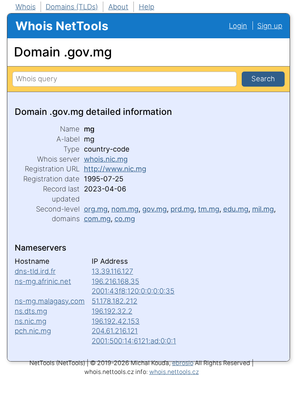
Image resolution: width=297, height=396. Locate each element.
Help (146, 6)
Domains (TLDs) (72, 6)
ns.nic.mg (30, 321)
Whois (25, 6)
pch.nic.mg (33, 330)
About (118, 6)
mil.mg (263, 209)
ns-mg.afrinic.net (43, 281)
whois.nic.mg (106, 159)
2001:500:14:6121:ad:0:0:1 (134, 340)
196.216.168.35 (115, 281)
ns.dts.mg (31, 311)
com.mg (97, 218)
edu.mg (235, 209)
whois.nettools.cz (174, 372)
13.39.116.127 (112, 271)
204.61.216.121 (115, 330)
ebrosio (182, 363)
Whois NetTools (61, 26)
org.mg (96, 209)
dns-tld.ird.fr (35, 271)
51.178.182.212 (114, 301)
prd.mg (182, 209)
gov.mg (154, 209)
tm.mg (208, 209)
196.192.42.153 (116, 321)
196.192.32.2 (112, 311)
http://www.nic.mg (115, 168)
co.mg (124, 218)
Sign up (269, 25)
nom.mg (124, 209)
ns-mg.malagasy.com (50, 301)
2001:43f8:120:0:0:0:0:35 (133, 291)
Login (238, 25)
